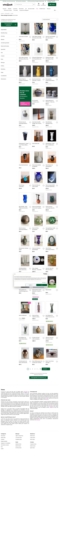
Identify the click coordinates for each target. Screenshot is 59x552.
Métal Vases (32, 435)
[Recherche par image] (33, 4)
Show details (44, 282)
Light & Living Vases (19, 435)
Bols (2, 446)
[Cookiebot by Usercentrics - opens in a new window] (44, 274)
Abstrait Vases (18, 445)
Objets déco (3, 437)
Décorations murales (5, 444)
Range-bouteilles (4, 441)
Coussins (2, 439)
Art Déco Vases (18, 447)
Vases (12, 13)
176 (40, 369)
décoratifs (26, 391)
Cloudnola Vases (19, 439)
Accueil (2, 13)
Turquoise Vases (33, 444)
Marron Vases (32, 445)
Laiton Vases (32, 437)
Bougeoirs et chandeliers (5, 443)
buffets (47, 399)
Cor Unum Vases (19, 437)
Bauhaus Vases (18, 444)
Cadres (2, 448)
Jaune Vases (32, 447)
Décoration (7, 13)
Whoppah (51, 406)
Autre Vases (32, 439)
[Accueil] (8, 4)
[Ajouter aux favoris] (30, 37)
